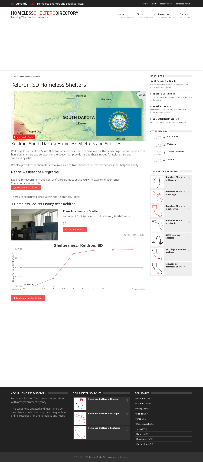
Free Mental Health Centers (164, 118)
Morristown (172, 136)
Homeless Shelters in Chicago (175, 178)
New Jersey (141, 439)
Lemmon (171, 159)
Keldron (36, 76)
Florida (139, 413)
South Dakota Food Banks (163, 81)
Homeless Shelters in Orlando (175, 222)
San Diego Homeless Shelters (175, 251)
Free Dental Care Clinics (162, 93)
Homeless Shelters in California (175, 207)
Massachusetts (143, 423)
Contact (185, 15)
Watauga (171, 143)
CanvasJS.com (140, 290)
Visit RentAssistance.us (27, 187)
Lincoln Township (175, 151)
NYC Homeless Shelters (172, 236)
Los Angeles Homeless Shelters (175, 265)
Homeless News (182, 3)
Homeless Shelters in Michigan (175, 193)
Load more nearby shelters (28, 298)
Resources (165, 3)
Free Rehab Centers (160, 106)
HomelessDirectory (44, 13)
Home (145, 3)
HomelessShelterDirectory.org (101, 457)
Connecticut (141, 444)
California (140, 403)
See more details (76, 229)
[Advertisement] (101, 48)
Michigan (140, 408)
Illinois (139, 434)
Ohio (138, 418)
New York (140, 398)
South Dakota (24, 76)
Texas (139, 429)
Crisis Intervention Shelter (81, 211)
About (153, 3)
